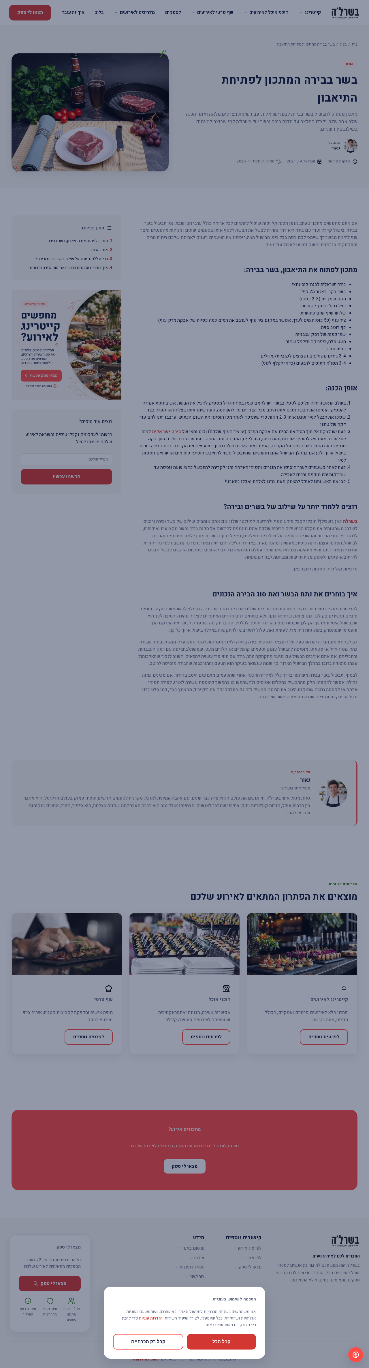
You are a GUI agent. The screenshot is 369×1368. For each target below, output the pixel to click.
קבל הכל (221, 1341)
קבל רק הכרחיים (148, 1341)
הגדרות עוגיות (151, 1318)
